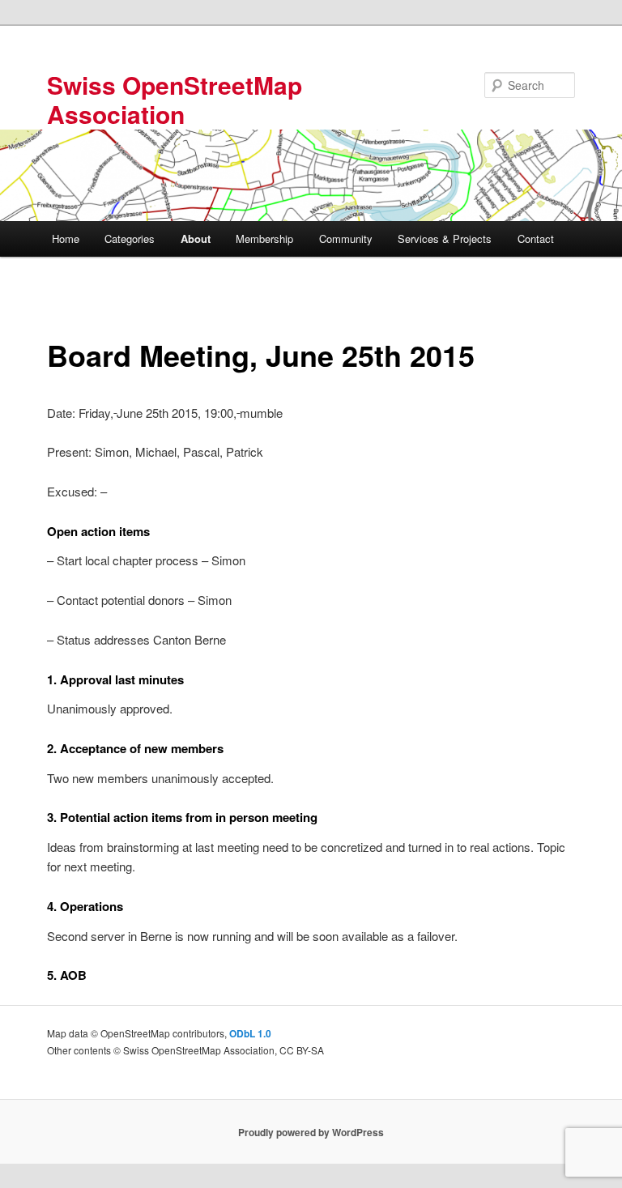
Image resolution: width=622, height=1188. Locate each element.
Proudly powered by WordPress (311, 1132)
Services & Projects (445, 238)
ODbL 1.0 (250, 1033)
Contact (536, 238)
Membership (264, 238)
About (196, 238)
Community (346, 238)
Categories (129, 238)
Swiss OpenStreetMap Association (174, 99)
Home (65, 238)
